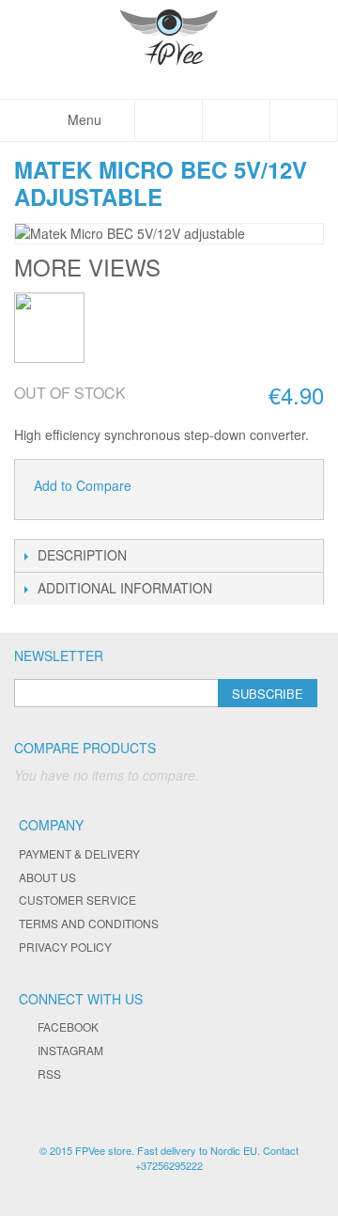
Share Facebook (171, 486)
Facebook (68, 1026)
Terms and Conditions (89, 923)
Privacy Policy (65, 947)
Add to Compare (82, 485)
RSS (49, 1074)
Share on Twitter (208, 486)
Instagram (70, 1050)
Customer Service (77, 900)
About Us (47, 877)
